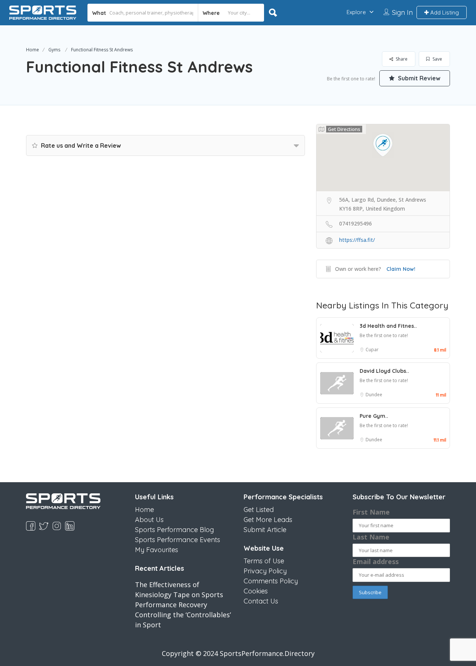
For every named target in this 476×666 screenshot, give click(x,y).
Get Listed (259, 509)
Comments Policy (271, 581)
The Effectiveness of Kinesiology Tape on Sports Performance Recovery (179, 594)
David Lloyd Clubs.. (384, 371)
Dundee (374, 394)
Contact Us (261, 601)
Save (436, 59)
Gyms (54, 50)
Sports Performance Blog (174, 529)
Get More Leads (268, 519)
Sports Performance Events (177, 539)
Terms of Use (264, 561)
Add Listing (444, 12)
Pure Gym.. (374, 416)
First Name (371, 511)
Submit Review (418, 78)
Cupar (372, 349)
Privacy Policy (265, 571)
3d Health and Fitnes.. (388, 326)
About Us (149, 519)
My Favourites (156, 549)
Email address (376, 561)
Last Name (371, 536)
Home (32, 50)
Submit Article (265, 529)
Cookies (256, 591)
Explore (356, 12)
